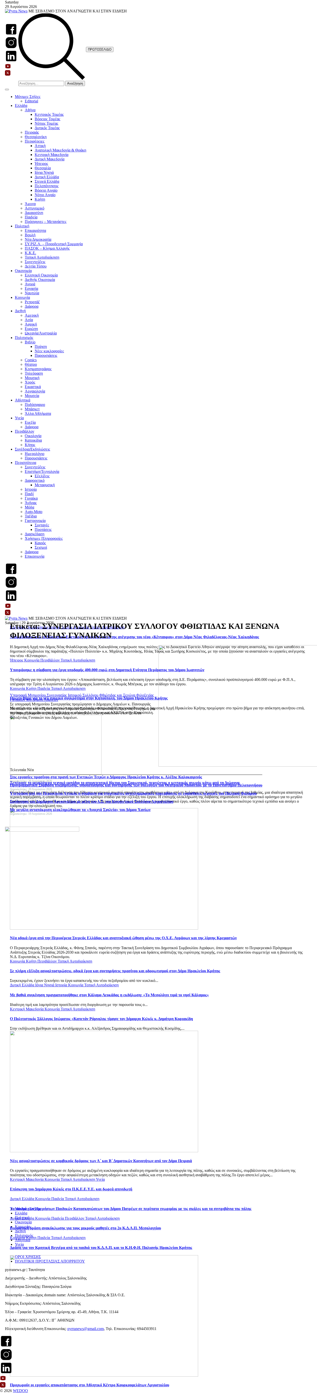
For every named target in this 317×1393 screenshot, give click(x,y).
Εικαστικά (33, 387)
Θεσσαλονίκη (36, 137)
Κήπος (30, 445)
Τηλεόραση (34, 373)
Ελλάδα (21, 105)
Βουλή (30, 235)
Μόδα (29, 507)
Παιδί (29, 494)
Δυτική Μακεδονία (49, 159)
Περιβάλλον (24, 431)
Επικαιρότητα (35, 230)
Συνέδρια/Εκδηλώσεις (32, 449)
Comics (31, 360)
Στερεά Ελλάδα (47, 181)
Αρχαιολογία (35, 391)
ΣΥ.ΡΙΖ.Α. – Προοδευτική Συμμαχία (54, 244)
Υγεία (19, 418)
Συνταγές (42, 525)
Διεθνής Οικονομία (40, 279)
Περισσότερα (25, 462)
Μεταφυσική (45, 485)
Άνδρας (31, 503)
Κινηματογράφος (38, 369)
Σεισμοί (41, 547)
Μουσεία (32, 396)
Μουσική (32, 378)
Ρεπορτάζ (32, 302)
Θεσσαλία (43, 168)
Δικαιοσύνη (34, 213)
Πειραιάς (32, 132)
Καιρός (40, 543)
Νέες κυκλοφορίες (49, 351)
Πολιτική (22, 226)
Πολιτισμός (24, 337)
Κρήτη (40, 199)
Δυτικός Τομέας (47, 128)
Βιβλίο (30, 342)
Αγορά (30, 284)
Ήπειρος (41, 163)
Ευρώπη (31, 329)
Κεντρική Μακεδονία (51, 154)
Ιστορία (31, 489)
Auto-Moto (33, 512)
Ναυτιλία (32, 293)
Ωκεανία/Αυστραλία (41, 333)
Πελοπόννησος (46, 186)
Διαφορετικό (35, 480)
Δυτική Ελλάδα (47, 177)
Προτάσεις (43, 529)
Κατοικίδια (33, 440)
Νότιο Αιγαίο (45, 195)
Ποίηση (41, 346)
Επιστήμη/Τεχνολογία (42, 471)
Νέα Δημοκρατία (38, 239)
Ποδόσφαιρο (35, 404)
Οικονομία (23, 271)
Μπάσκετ (32, 409)
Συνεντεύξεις (35, 262)
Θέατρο (31, 364)
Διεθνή (20, 311)
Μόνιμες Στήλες (27, 96)
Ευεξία (30, 422)
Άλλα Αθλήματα (38, 413)
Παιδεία (31, 217)
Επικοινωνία (34, 556)
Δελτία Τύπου (36, 266)
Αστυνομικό (34, 208)
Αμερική (32, 315)
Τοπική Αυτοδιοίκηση (42, 257)
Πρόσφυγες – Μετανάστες (45, 221)
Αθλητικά (22, 400)
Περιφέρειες (34, 141)
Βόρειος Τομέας (47, 119)
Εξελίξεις (42, 476)
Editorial (31, 101)
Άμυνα (30, 204)
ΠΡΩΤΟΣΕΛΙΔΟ (99, 49)
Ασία (29, 320)
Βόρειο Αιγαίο (46, 190)
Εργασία (31, 288)
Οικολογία (33, 436)
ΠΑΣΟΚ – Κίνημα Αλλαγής (47, 248)
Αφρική (31, 324)
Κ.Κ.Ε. (30, 253)
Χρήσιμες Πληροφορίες (44, 538)
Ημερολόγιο (34, 454)
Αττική (40, 146)
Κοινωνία (22, 297)
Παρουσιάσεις (46, 355)
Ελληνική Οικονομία (41, 275)
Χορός (30, 382)
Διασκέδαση (34, 534)
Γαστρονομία (35, 520)
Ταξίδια (31, 516)
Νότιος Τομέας (46, 123)
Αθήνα (30, 110)
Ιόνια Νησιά (44, 172)
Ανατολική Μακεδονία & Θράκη (60, 150)
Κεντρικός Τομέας (49, 114)
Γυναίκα (31, 498)
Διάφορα (31, 306)
